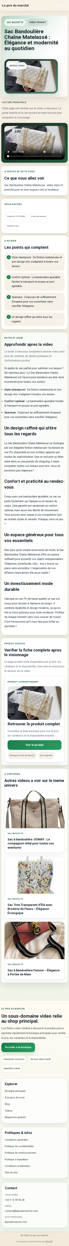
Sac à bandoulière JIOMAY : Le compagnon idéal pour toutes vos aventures (31, 843)
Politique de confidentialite (19, 1146)
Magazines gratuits (15, 1117)
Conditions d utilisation (17, 1165)
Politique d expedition (16, 1159)
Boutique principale (15, 1090)
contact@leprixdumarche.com (21, 1210)
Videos (9, 1110)
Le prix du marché (15, 5)
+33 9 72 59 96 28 (14, 1199)
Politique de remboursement (20, 1152)
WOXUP (49, 1241)
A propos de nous (15, 1097)
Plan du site (11, 1172)
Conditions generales (16, 1139)
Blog (7, 1104)
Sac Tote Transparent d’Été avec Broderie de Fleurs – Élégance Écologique (30, 909)
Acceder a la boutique (18, 1047)
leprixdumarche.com (16, 1221)
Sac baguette (15, 22)
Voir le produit (35, 745)
